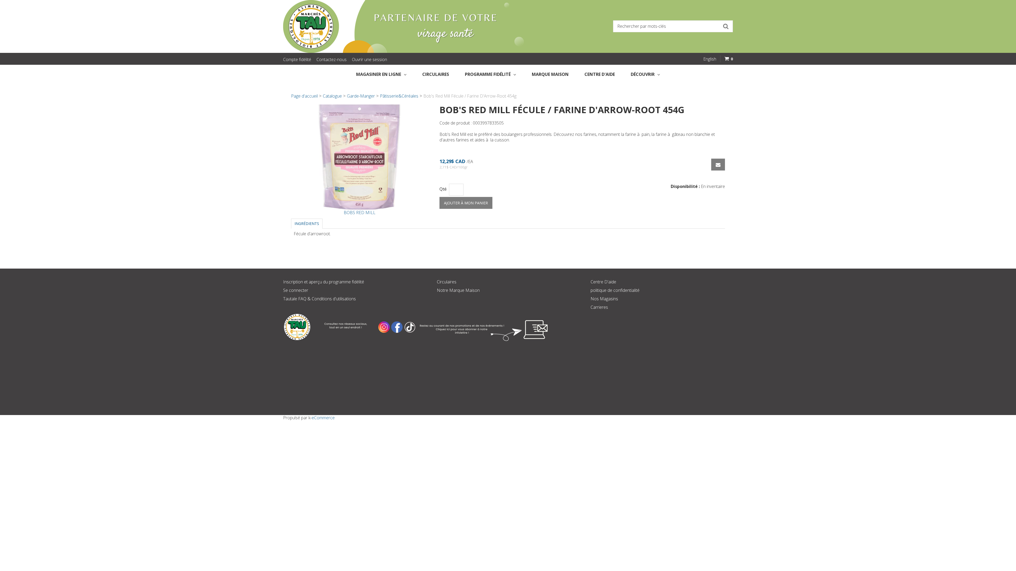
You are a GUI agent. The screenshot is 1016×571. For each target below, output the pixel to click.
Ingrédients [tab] (306, 223)
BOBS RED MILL (359, 212)
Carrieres (599, 307)
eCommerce (323, 418)
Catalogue (332, 96)
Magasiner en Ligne (378, 74)
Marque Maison (550, 74)
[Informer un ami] (718, 165)
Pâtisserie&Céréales (399, 96)
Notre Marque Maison (458, 290)
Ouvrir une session (369, 59)
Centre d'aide (599, 74)
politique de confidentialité (615, 290)
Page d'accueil (304, 96)
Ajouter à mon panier (466, 202)
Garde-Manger (361, 96)
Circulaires (435, 74)
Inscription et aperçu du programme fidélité (323, 282)
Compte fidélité (297, 59)
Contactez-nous (331, 59)
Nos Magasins (604, 299)
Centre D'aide (603, 282)
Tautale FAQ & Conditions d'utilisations (319, 299)
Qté (443, 189)
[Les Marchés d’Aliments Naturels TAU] (392, 26)
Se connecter (295, 290)
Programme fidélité (488, 74)
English (709, 59)
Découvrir (643, 74)
